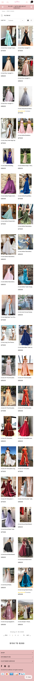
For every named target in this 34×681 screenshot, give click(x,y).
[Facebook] (1, 666)
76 (23, 635)
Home (3, 11)
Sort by (3, 20)
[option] (17, 7)
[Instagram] (9, 666)
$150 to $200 (10, 11)
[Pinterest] (5, 666)
